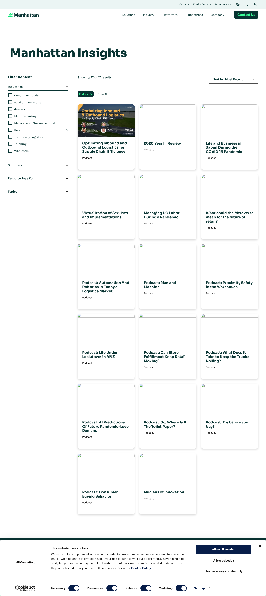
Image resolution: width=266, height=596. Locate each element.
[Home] (23, 15)
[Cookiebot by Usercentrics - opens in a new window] (25, 588)
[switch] (111, 588)
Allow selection (223, 560)
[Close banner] (260, 546)
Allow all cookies (223, 549)
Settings (199, 588)
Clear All (103, 94)
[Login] (246, 4)
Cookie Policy (141, 568)
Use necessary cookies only (223, 571)
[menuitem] (128, 15)
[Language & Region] (237, 4)
